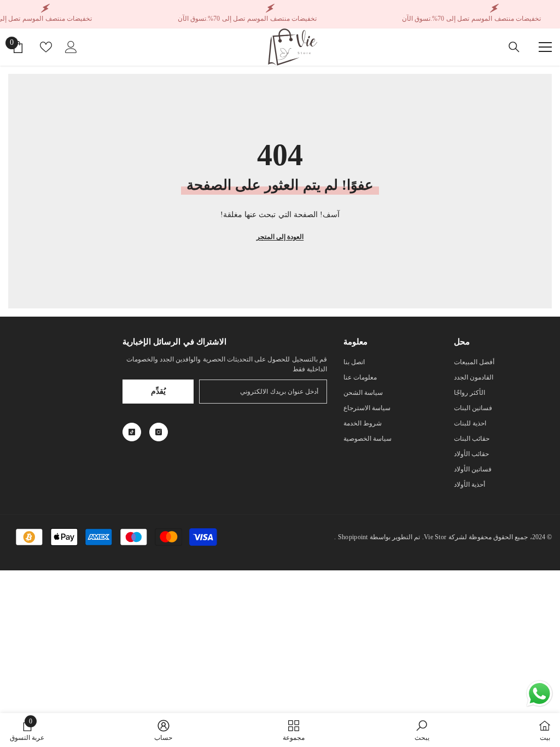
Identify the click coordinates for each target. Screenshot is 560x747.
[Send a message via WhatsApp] (539, 694)
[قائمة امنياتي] (46, 47)
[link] (421, 730)
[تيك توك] (131, 432)
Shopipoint (353, 537)
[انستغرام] (158, 432)
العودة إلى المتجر (280, 237)
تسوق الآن (416, 18)
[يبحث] (514, 47)
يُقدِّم (158, 391)
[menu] (545, 47)
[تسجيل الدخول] (71, 47)
